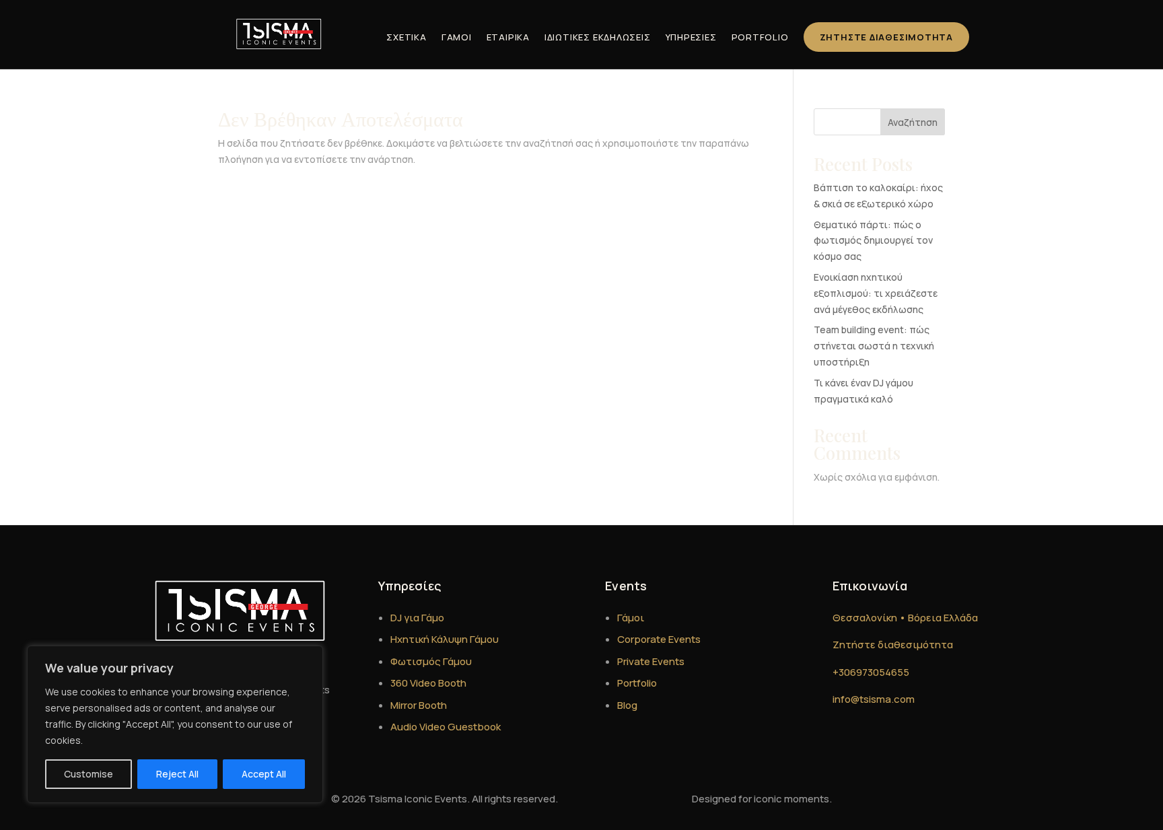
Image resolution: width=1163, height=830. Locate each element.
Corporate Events (659, 639)
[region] (175, 724)
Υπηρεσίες (691, 37)
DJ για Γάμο (417, 618)
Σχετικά (406, 37)
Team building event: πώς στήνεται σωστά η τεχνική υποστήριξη (874, 345)
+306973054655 (871, 672)
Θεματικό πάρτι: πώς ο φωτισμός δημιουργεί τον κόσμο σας (873, 240)
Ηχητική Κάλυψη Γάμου (444, 639)
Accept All (264, 773)
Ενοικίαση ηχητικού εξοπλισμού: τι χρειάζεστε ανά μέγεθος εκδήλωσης (876, 293)
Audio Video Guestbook (445, 727)
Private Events (650, 661)
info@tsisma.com (874, 699)
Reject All (177, 773)
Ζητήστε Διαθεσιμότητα (886, 37)
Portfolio (760, 37)
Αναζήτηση (913, 122)
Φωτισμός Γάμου (431, 661)
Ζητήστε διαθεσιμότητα (893, 644)
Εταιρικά (508, 37)
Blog (627, 705)
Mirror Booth (418, 705)
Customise (88, 773)
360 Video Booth (428, 683)
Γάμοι (457, 37)
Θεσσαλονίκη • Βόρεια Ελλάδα (905, 618)
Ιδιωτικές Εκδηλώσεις (597, 37)
